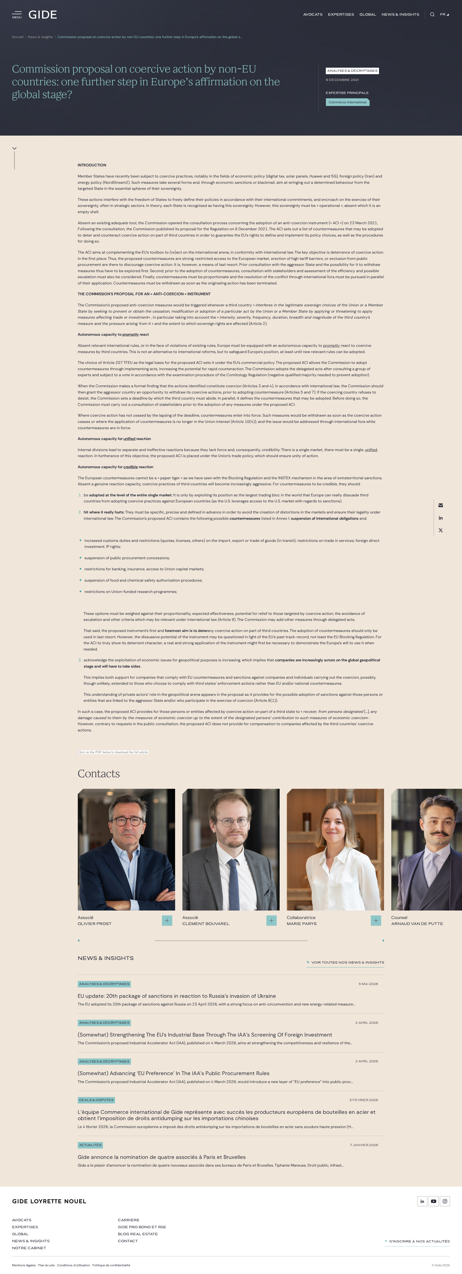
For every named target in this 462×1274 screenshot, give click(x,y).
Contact (128, 1241)
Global (367, 14)
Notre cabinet (29, 1248)
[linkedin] (441, 518)
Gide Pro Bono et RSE (142, 1227)
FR (442, 14)
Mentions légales (24, 1265)
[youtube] (434, 1201)
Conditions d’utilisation (73, 1265)
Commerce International (347, 102)
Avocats (312, 14)
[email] (441, 505)
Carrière (129, 1220)
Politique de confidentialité (111, 1265)
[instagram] (445, 1201)
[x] (441, 530)
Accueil (17, 37)
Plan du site (46, 1265)
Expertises (341, 14)
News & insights (400, 14)
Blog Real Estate (138, 1234)
